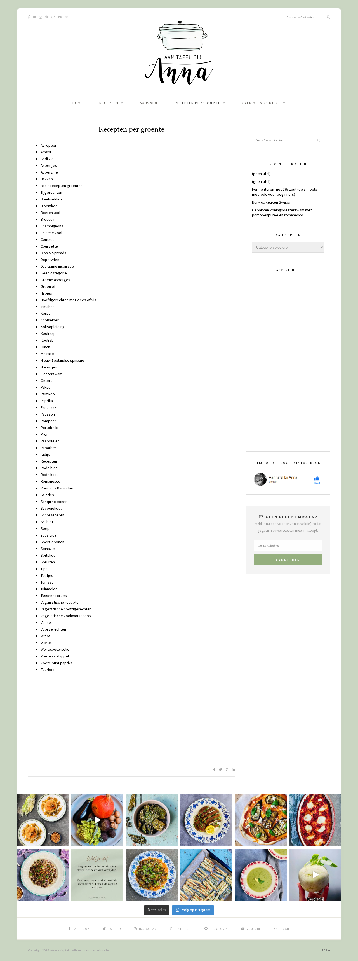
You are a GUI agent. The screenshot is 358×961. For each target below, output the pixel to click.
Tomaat (47, 582)
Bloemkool (49, 205)
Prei (44, 434)
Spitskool (48, 555)
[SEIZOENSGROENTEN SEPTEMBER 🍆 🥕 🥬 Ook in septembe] (315, 875)
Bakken (47, 178)
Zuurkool (48, 669)
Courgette (49, 246)
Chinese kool (51, 232)
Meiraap (47, 353)
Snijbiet (47, 521)
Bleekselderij (52, 199)
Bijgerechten (51, 192)
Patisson (48, 414)
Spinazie (48, 548)
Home (77, 103)
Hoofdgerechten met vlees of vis (68, 299)
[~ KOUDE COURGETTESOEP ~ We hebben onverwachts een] (261, 875)
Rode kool (49, 474)
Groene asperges (55, 279)
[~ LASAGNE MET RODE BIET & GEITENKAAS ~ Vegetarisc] (315, 820)
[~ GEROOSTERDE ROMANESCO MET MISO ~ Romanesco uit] (152, 875)
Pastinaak (48, 407)
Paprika (47, 400)
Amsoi (46, 152)
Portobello (49, 427)
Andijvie (47, 158)
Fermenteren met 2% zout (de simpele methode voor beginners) (284, 192)
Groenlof (48, 286)
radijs (45, 454)
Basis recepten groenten (62, 185)
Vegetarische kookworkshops (66, 615)
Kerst (45, 313)
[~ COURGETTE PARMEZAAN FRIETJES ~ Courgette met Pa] (206, 875)
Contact (47, 239)
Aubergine (49, 172)
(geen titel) (261, 173)
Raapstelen (50, 441)
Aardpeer (48, 145)
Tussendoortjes (54, 595)
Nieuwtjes (49, 367)
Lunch (45, 346)
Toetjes (47, 575)
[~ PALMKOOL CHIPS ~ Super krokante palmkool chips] (152, 820)
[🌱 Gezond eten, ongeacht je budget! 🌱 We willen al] (97, 875)
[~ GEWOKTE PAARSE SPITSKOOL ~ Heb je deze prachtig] (43, 875)
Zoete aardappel (55, 656)
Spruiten (48, 562)
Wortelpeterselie (55, 649)
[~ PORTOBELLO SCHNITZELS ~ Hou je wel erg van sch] (206, 820)
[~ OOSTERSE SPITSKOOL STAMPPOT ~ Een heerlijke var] (43, 820)
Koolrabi (48, 340)
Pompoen (49, 420)
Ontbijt (46, 380)
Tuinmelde (49, 588)
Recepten (108, 103)
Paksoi (46, 387)
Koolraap (48, 333)
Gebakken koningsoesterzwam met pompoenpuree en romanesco (282, 212)
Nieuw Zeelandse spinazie (62, 360)
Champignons (52, 225)
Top (325, 950)
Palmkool (48, 393)
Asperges (49, 165)
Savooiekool (51, 508)
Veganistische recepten (61, 602)
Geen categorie (54, 273)
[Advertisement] (131, 717)
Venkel (46, 622)
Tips (44, 568)
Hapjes (46, 293)
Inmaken (48, 306)
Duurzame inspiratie (57, 266)
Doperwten (50, 259)
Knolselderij (50, 320)
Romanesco (50, 481)
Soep (45, 528)
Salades (47, 494)
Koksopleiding (53, 326)
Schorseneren (52, 514)
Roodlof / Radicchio (57, 488)
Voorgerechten (53, 629)
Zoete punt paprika (57, 662)
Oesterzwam (51, 373)
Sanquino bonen (54, 501)
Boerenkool (50, 212)
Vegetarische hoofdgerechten (66, 609)
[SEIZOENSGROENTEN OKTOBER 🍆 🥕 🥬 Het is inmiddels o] (97, 820)
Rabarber (48, 447)
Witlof (45, 635)
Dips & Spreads (53, 252)
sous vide (149, 103)
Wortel (46, 642)
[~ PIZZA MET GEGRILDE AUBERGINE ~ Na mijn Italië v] (261, 820)
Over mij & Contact (261, 103)
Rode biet (49, 467)
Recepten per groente (197, 103)
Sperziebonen (52, 541)
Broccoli (47, 219)
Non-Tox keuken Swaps (271, 202)
